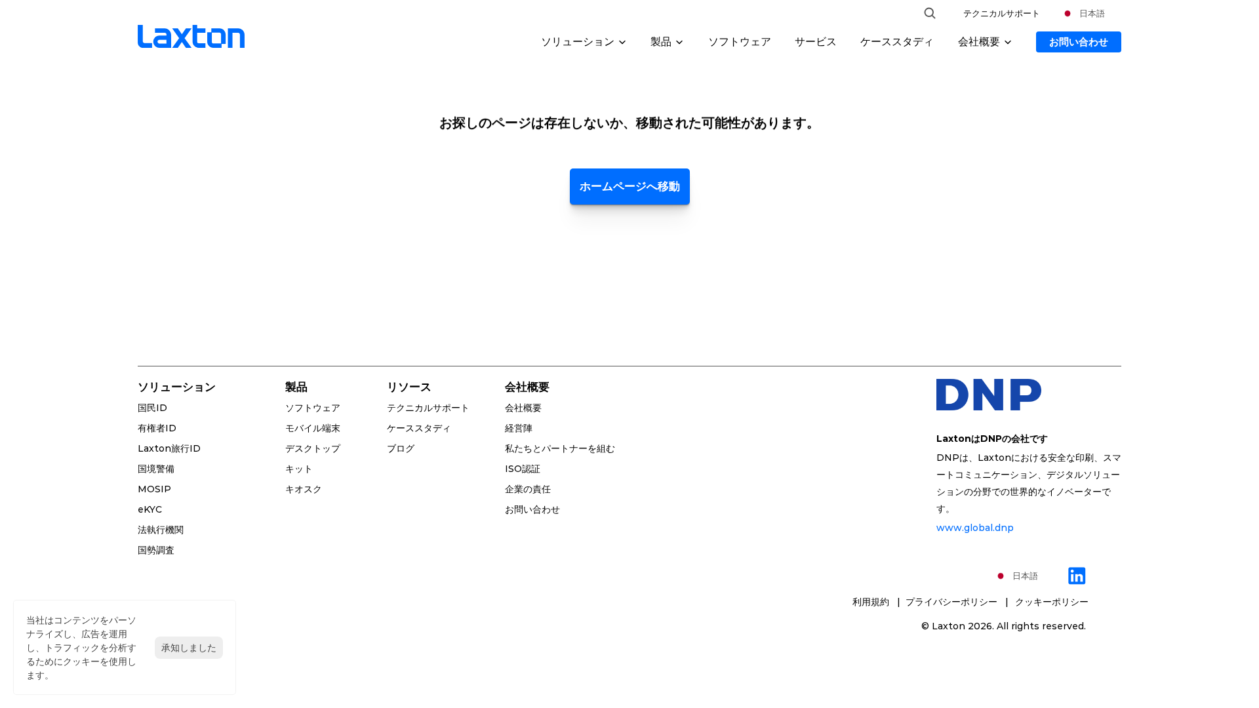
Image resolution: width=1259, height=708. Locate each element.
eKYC (150, 509)
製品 (296, 386)
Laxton (948, 626)
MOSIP (154, 489)
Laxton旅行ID (169, 448)
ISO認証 (522, 469)
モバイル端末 (312, 428)
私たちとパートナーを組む (560, 448)
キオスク (303, 489)
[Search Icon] (930, 13)
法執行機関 (161, 530)
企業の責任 (528, 489)
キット (299, 469)
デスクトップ (312, 448)
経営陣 (518, 428)
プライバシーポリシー (954, 602)
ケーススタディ (897, 41)
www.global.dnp (975, 528)
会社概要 (523, 408)
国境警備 (156, 469)
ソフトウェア (739, 41)
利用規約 (872, 602)
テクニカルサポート (1001, 13)
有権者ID (157, 428)
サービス (816, 41)
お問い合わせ (532, 509)
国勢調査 (156, 550)
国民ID (152, 408)
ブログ (400, 448)
